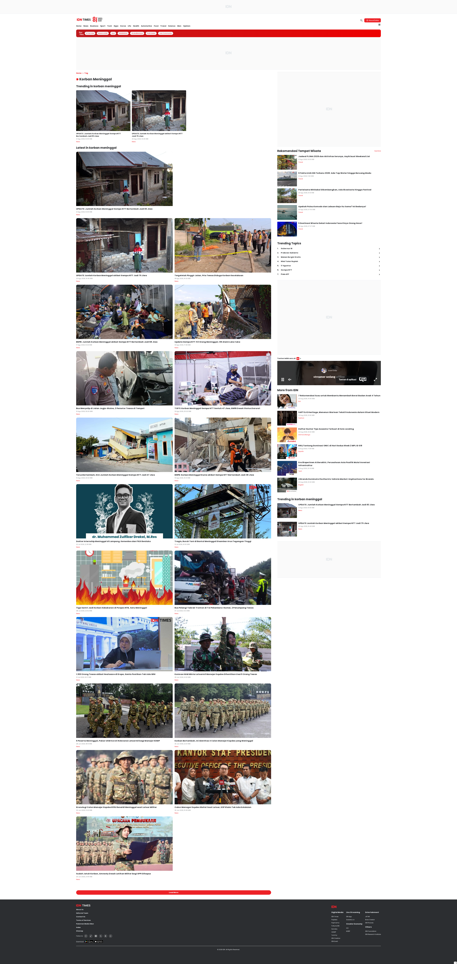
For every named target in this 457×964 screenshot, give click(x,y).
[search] (361, 20)
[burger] (379, 24)
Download (80, 942)
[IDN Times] (89, 20)
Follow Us (79, 936)
